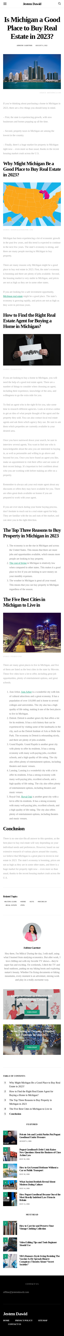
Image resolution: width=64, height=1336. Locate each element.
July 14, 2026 (24, 1188)
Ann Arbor (26, 692)
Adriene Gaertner (24, 45)
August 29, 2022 (41, 1040)
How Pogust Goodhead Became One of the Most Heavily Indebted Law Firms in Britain (40, 1197)
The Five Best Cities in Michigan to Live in (30, 1109)
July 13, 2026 (24, 1204)
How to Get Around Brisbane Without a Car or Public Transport (38, 1169)
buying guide (11, 901)
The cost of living (18, 563)
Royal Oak (26, 796)
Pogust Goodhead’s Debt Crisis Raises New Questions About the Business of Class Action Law (40, 1152)
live (32, 901)
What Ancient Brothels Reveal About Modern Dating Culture (37, 1183)
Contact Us (14, 1324)
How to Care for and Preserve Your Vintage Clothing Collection (36, 1227)
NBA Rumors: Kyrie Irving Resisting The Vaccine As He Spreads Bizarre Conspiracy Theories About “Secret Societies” (39, 1260)
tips (23, 905)
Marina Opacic (25, 1005)
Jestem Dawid (32, 4)
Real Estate (11, 905)
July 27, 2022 (40, 1005)
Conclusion (15, 1114)
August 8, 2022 (41, 45)
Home (23, 901)
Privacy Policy (23, 1320)
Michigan (43, 901)
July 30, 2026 (24, 1159)
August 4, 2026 (25, 1141)
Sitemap (42, 1320)
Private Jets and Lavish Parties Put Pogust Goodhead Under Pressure (39, 1136)
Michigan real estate (13, 296)
